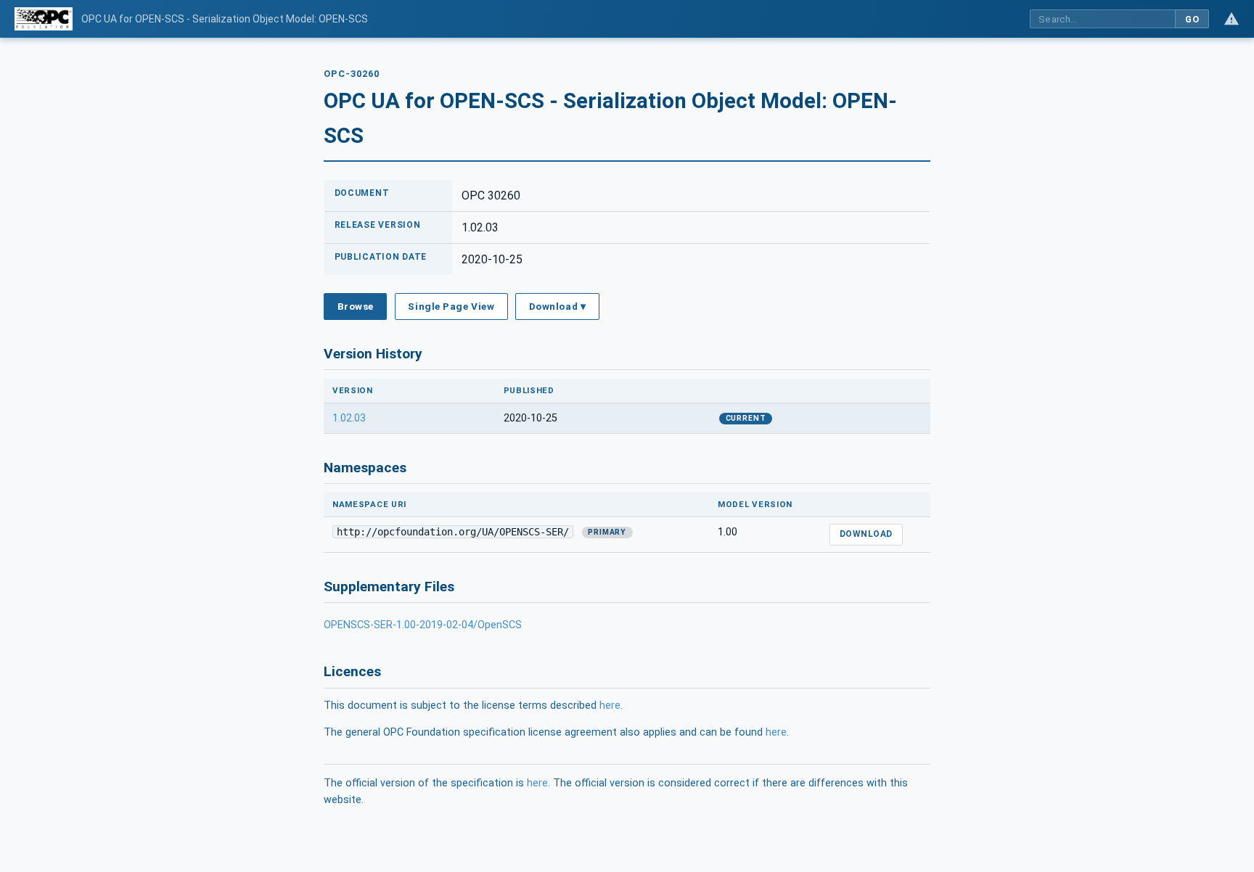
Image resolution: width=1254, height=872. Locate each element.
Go (1192, 19)
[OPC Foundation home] (44, 18)
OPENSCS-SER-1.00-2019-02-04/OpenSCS (423, 625)
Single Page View (451, 306)
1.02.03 (349, 418)
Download (866, 534)
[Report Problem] (1231, 19)
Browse (355, 306)
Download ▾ (557, 306)
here (609, 705)
